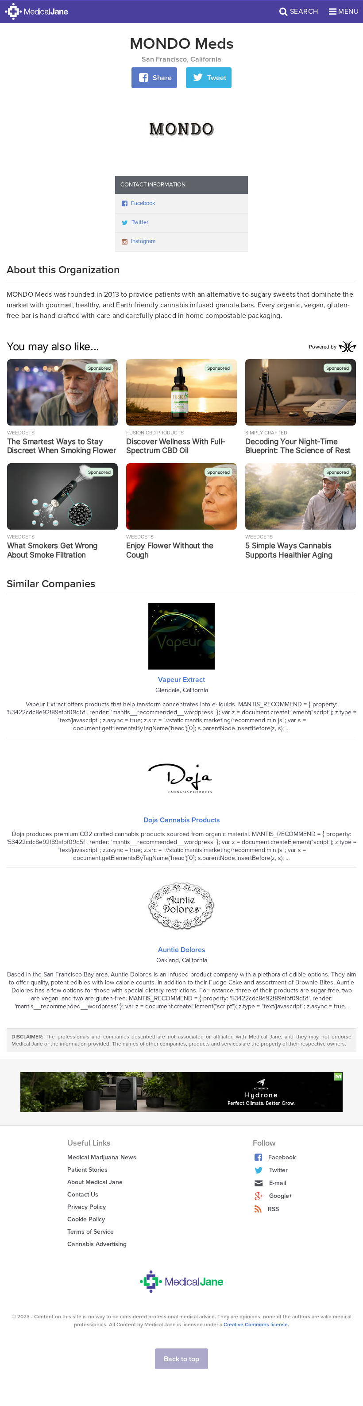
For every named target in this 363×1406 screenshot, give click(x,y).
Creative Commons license (256, 1324)
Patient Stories (87, 1170)
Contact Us (82, 1194)
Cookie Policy (86, 1219)
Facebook (143, 203)
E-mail (277, 1183)
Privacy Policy (86, 1207)
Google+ (280, 1196)
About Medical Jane (95, 1182)
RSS (273, 1209)
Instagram (143, 241)
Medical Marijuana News (101, 1157)
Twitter (139, 222)
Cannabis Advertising (97, 1244)
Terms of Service (90, 1232)
